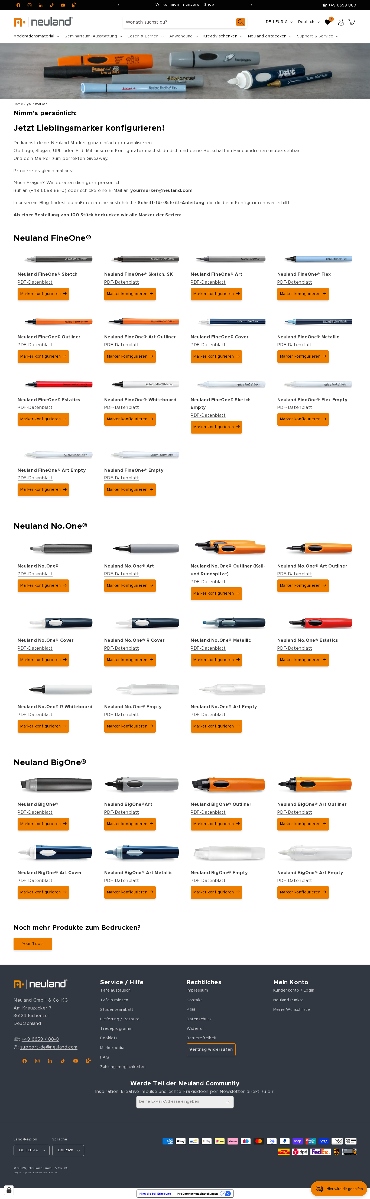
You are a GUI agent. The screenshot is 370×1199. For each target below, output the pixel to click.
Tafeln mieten (114, 1000)
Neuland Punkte (288, 1000)
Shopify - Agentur (23, 1173)
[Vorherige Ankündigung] (118, 5)
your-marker (37, 103)
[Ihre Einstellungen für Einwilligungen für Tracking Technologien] (9, 1190)
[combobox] (185, 22)
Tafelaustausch (115, 990)
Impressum (197, 990)
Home (18, 103)
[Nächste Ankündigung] (252, 5)
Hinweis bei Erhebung (155, 1193)
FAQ (104, 1057)
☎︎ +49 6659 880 (339, 5)
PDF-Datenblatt (35, 282)
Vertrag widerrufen (211, 1049)
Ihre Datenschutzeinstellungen (197, 1193)
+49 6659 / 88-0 (40, 1039)
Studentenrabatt (117, 1010)
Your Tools (33, 944)
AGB (191, 1010)
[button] (35, 36)
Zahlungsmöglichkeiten (123, 1067)
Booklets (109, 1038)
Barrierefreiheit (202, 1038)
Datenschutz (199, 1019)
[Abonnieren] (227, 1102)
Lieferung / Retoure (119, 1019)
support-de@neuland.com (48, 1047)
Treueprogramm (116, 1029)
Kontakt (194, 1000)
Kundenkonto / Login (293, 990)
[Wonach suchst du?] (240, 22)
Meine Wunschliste (291, 1010)
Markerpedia (112, 1048)
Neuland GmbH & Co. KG (48, 1168)
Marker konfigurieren (40, 294)
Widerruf (195, 1029)
